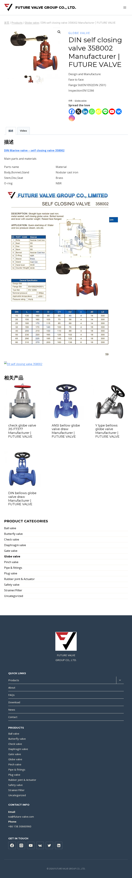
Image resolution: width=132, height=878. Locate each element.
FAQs (11, 695)
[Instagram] (72, 118)
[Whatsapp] (92, 111)
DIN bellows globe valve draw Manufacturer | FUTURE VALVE (22, 498)
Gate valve (10, 551)
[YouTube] (31, 845)
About (11, 687)
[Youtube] (112, 111)
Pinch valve (11, 562)
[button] (59, 32)
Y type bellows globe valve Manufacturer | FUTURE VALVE (107, 431)
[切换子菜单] (120, 680)
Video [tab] (23, 130)
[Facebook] (72, 111)
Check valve (11, 539)
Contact (12, 717)
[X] (78, 111)
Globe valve (79, 33)
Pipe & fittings (13, 568)
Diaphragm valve (15, 545)
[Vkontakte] (119, 111)
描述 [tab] (10, 130)
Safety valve (11, 585)
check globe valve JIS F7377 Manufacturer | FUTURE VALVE (22, 431)
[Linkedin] (85, 111)
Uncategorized (13, 596)
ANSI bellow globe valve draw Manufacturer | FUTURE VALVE (66, 431)
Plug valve (10, 573)
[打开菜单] (125, 7)
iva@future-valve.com (21, 816)
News (11, 709)
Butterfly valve (13, 534)
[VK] (40, 845)
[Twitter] (49, 845)
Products (13, 680)
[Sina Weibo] (99, 111)
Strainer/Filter (13, 590)
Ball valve (10, 528)
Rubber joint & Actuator (19, 579)
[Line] (105, 111)
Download (14, 702)
